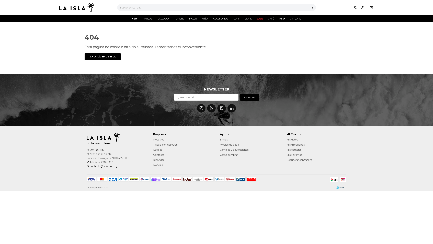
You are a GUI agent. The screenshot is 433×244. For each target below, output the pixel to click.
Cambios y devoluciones (234, 149)
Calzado (163, 18)
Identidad (159, 159)
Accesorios (220, 18)
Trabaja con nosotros (165, 144)
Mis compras (294, 149)
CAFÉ (271, 18)
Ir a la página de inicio (103, 56)
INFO (282, 18)
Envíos (224, 139)
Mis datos (292, 139)
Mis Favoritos (294, 154)
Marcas (147, 18)
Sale (260, 18)
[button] (311, 7)
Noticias (158, 165)
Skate (248, 18)
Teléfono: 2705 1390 (101, 162)
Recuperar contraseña (299, 159)
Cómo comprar (229, 154)
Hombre (179, 18)
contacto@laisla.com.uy (104, 166)
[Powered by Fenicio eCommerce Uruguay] (341, 187)
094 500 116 (96, 149)
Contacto (158, 154)
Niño (205, 18)
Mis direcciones (296, 144)
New (135, 18)
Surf (236, 18)
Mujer (193, 18)
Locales (157, 149)
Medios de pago (229, 144)
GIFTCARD (295, 18)
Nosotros (158, 139)
